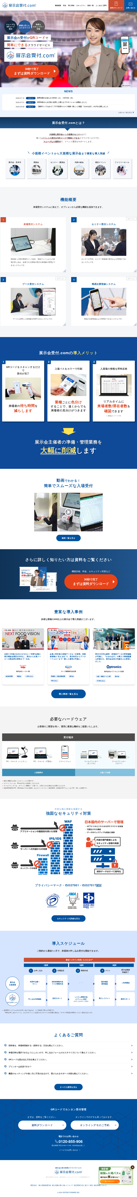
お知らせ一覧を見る (125, 112)
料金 (64, 5)
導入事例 (71, 5)
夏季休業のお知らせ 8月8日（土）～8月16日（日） (55, 98)
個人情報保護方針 (44, 1185)
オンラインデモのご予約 (94, 1125)
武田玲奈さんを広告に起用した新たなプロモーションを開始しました (62, 102)
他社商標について (100, 1185)
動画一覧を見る (68, 538)
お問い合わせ (130, 8)
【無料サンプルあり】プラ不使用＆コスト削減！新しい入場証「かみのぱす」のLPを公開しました (72, 106)
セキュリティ (81, 5)
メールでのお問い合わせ (68, 1150)
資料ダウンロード (116, 8)
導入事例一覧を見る (68, 693)
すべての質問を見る (68, 1087)
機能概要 (58, 5)
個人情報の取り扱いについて (62, 1185)
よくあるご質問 (101, 5)
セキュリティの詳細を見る (68, 918)
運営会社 (33, 1185)
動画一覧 (91, 5)
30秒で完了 (32, 71)
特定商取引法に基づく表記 (83, 1185)
